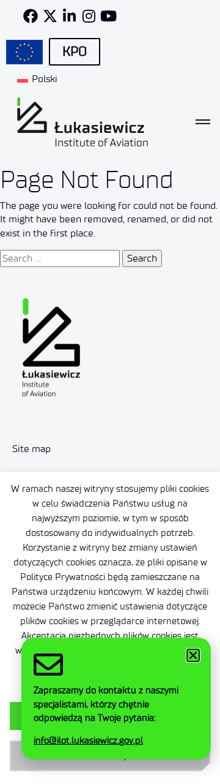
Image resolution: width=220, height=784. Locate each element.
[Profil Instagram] (89, 16)
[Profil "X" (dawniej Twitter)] (50, 16)
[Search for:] (60, 258)
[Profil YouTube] (108, 16)
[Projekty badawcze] (24, 52)
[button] (193, 655)
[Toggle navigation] (203, 122)
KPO (74, 51)
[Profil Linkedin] (69, 16)
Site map (31, 448)
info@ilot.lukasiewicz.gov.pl (88, 740)
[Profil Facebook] (30, 16)
